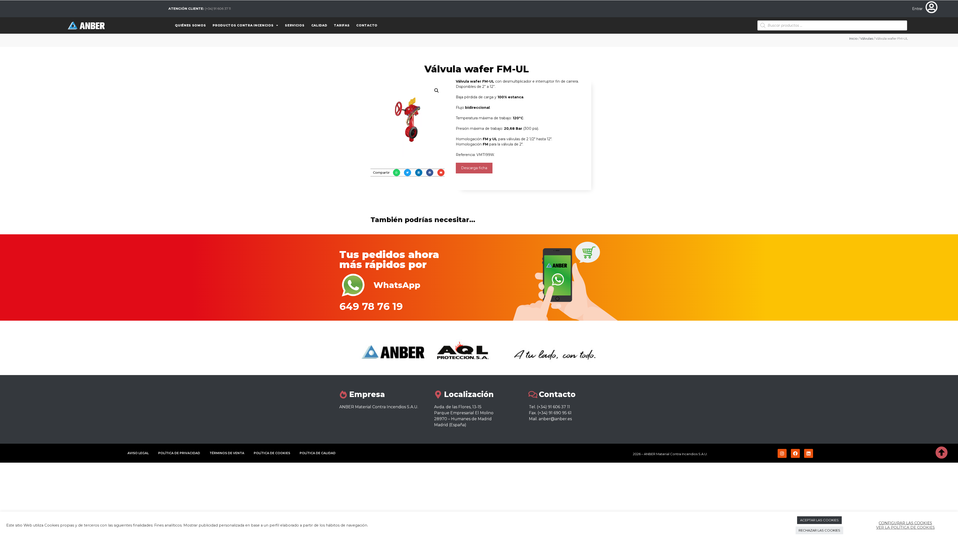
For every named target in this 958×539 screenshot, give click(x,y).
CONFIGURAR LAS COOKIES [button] (905, 523)
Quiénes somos (190, 25)
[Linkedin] (808, 453)
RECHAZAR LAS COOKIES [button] (819, 530)
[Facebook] (795, 453)
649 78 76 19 (371, 306)
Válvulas (866, 38)
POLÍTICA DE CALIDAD (318, 453)
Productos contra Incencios (243, 25)
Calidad (319, 25)
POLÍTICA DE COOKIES (272, 453)
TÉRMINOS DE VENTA (227, 453)
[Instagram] (782, 453)
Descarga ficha (474, 168)
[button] (396, 172)
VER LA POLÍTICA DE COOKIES (905, 527)
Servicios (294, 25)
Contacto (366, 25)
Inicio (853, 38)
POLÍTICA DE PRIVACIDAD (179, 453)
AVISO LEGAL (138, 453)
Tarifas (342, 25)
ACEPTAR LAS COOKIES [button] (819, 520)
